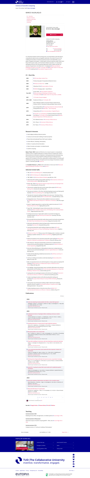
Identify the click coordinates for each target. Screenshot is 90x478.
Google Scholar (34, 405)
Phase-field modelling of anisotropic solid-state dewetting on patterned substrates (45, 341)
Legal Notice (22, 470)
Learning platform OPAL (42, 448)
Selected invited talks (31, 19)
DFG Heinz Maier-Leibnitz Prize (40, 78)
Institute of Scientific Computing (25, 5)
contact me (41, 161)
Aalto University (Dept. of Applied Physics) (50, 111)
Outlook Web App (40, 442)
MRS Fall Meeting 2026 (36, 175)
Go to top (71, 470)
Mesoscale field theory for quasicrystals (36, 388)
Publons (53, 405)
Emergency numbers (41, 445)
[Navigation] (73, 2)
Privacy (27, 470)
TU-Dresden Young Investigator (40, 97)
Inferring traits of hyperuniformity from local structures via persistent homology (45, 359)
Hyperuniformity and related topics (44, 215)
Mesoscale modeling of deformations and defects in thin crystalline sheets (43, 380)
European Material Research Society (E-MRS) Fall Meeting (45, 278)
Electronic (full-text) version (34, 306)
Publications (29, 20)
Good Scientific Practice (62, 442)
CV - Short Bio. (30, 16)
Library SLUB (59, 448)
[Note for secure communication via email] (62, 35)
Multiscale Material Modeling (41, 177)
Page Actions (64, 432)
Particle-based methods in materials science (49, 284)
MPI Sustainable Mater (47, 196)
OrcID (48, 405)
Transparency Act (33, 470)
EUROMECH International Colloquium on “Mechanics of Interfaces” (42, 200)
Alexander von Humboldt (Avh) (41, 113)
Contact (17, 470)
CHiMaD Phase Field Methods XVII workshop (37, 221)
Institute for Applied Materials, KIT (51, 249)
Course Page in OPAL (58, 415)
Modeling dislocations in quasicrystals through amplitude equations (42, 323)
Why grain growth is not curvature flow (36, 331)
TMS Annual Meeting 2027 (36, 172)
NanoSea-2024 (35, 225)
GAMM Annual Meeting (47, 234)
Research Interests (31, 17)
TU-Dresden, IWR (44, 67)
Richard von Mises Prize (39, 83)
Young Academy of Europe (47, 86)
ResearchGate (42, 405)
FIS (41, 400)
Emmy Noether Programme (47, 91)
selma (58, 445)
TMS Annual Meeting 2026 (38, 192)
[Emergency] (56, 2)
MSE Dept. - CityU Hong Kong (50, 108)
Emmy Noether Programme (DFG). (45, 69)
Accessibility (40, 470)
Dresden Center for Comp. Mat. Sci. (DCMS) (52, 94)
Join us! (46, 166)
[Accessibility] (59, 2)
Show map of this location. (52, 46)
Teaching (29, 22)
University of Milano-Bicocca (51, 119)
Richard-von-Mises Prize (33, 233)
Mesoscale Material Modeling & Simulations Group (45, 93)
